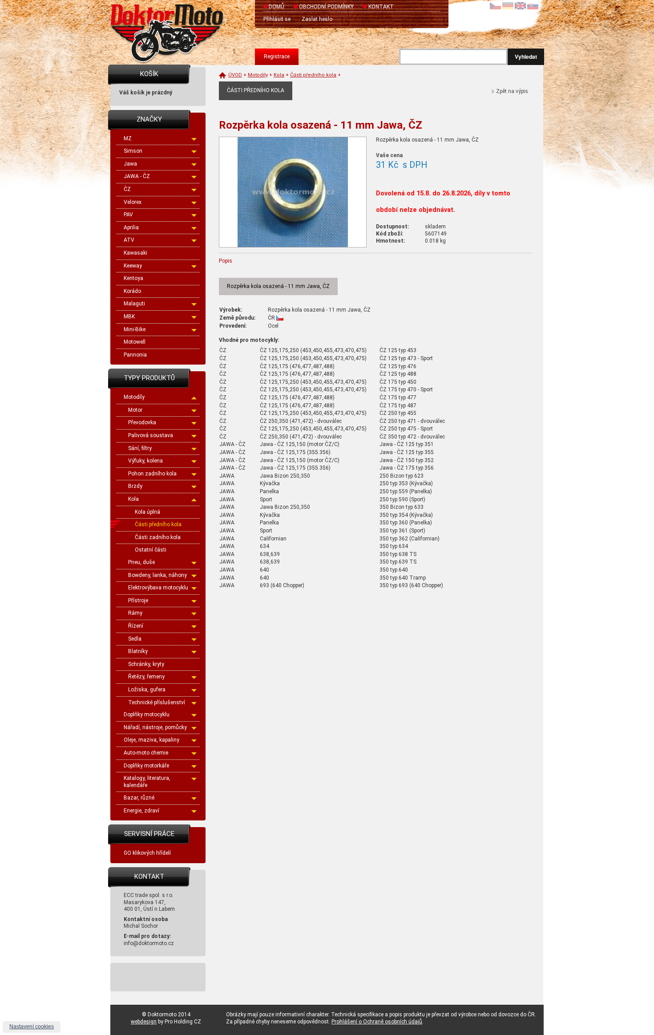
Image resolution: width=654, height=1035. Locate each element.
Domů (276, 7)
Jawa (130, 164)
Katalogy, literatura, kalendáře (147, 781)
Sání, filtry (140, 448)
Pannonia (135, 355)
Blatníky (138, 651)
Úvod (235, 75)
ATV (129, 240)
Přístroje (138, 600)
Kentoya (133, 278)
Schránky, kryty (146, 664)
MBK (129, 316)
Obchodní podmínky (326, 7)
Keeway (133, 266)
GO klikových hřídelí (147, 853)
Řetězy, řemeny (146, 677)
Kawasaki (135, 253)
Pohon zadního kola (152, 474)
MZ (128, 138)
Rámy (135, 613)
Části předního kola (158, 524)
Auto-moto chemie (146, 753)
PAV (128, 214)
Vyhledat (526, 57)
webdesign (144, 1022)
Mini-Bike (134, 329)
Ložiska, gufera (147, 689)
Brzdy (135, 486)
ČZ (127, 189)
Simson (133, 151)
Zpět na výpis (512, 91)
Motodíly (134, 397)
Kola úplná (147, 512)
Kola (133, 499)
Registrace (277, 56)
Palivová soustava (150, 435)
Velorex (132, 202)
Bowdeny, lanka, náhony (157, 575)
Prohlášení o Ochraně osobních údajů (376, 1022)
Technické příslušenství (156, 702)
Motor (135, 410)
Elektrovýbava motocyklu (158, 587)
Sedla (134, 639)
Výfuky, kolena (145, 461)
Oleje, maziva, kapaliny (151, 740)
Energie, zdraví (141, 811)
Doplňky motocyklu (147, 714)
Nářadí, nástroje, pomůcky (155, 727)
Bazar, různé (139, 798)
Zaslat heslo (317, 19)
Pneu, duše (141, 562)
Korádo (132, 291)
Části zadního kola (158, 537)
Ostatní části (150, 550)
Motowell (134, 342)
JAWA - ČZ (137, 176)
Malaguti (134, 303)
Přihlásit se (277, 19)
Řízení (135, 626)
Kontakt (381, 7)
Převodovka (142, 422)
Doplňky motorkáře (146, 766)
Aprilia (131, 227)
